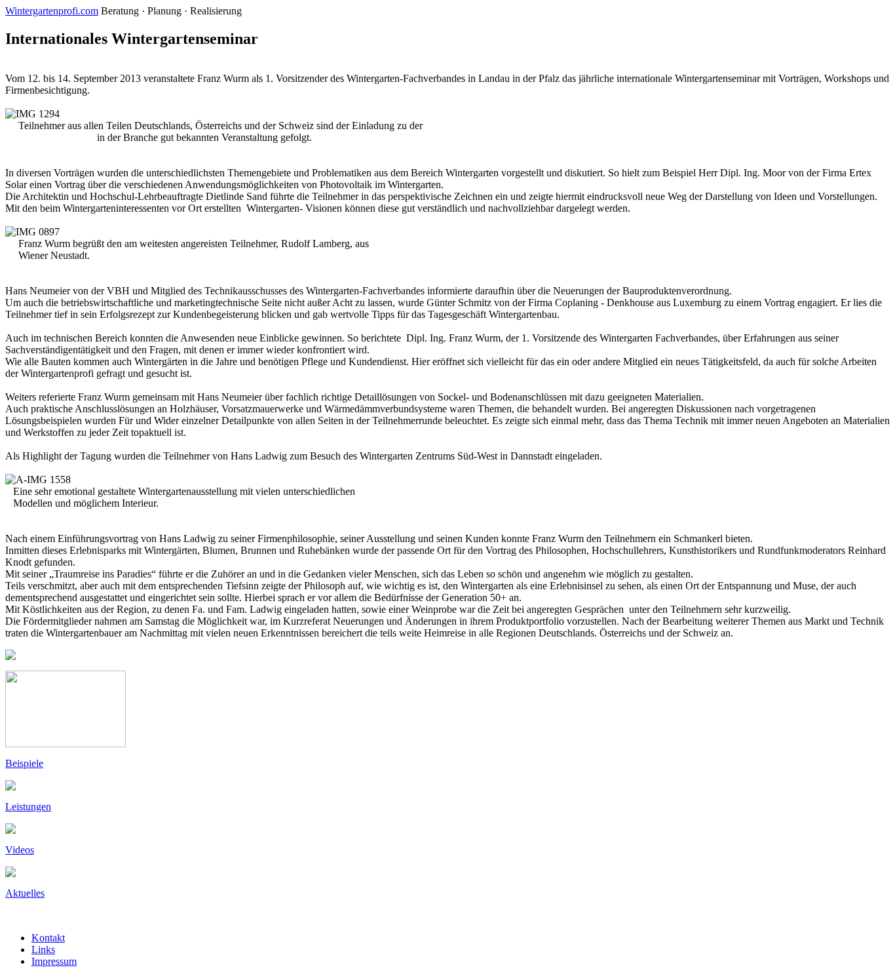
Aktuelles (25, 893)
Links (43, 949)
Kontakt (48, 937)
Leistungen (28, 806)
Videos (19, 849)
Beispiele (24, 763)
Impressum (54, 961)
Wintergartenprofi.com (51, 10)
